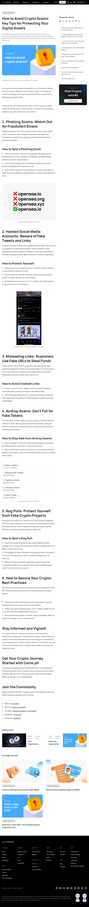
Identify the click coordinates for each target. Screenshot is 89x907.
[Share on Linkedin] (73, 21)
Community (32, 711)
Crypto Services (36, 869)
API (19, 857)
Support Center (22, 851)
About (3, 851)
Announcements (19, 711)
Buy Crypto (49, 851)
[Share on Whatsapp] (69, 21)
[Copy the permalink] (79, 21)
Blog (61, 864)
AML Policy (5, 875)
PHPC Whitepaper (7, 878)
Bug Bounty (5, 860)
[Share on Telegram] (66, 21)
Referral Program (75, 854)
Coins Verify (21, 863)
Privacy (4, 872)
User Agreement (6, 869)
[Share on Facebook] (60, 21)
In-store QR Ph (36, 851)
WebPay (34, 854)
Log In (56, 2)
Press (3, 857)
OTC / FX (34, 864)
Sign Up (62, 2)
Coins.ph (16, 718)
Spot (47, 857)
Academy (62, 866)
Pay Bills (62, 854)
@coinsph (15, 703)
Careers (4, 854)
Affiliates (73, 863)
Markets (48, 860)
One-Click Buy (50, 854)
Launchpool (74, 860)
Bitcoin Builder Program (77, 866)
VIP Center (74, 857)
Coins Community (19, 707)
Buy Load (62, 851)
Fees (19, 860)
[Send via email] (76, 21)
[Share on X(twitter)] (63, 21)
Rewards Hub (74, 851)
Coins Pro (34, 866)
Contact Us (21, 854)
